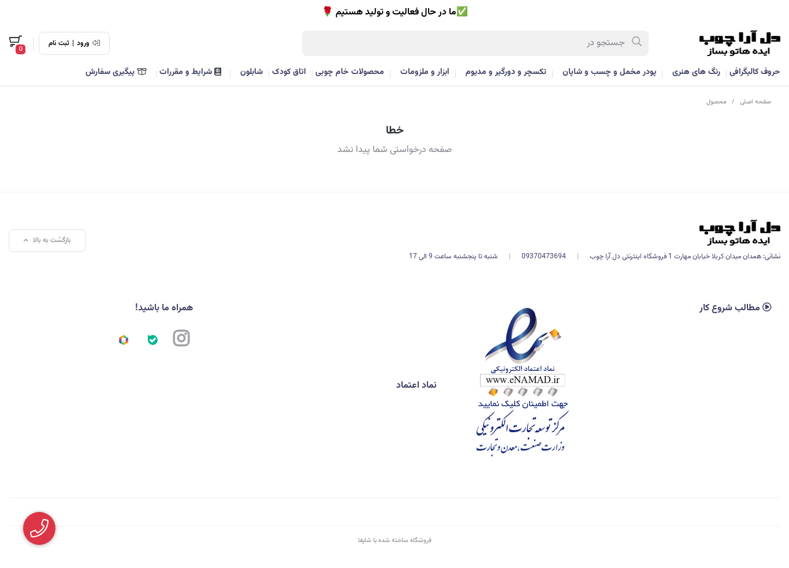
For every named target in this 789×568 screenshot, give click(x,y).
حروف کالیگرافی (755, 72)
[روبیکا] (123, 339)
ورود (83, 43)
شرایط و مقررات (186, 72)
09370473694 (544, 256)
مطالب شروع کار (730, 308)
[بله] (152, 339)
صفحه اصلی (755, 102)
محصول (716, 102)
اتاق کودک (289, 72)
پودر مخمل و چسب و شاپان (609, 72)
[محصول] (594, 233)
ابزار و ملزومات (424, 72)
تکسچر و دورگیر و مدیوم (506, 72)
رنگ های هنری (696, 72)
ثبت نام (59, 43)
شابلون (251, 72)
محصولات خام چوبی (349, 72)
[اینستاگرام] (181, 339)
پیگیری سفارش (111, 72)
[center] (637, 43)
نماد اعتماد (417, 385)
